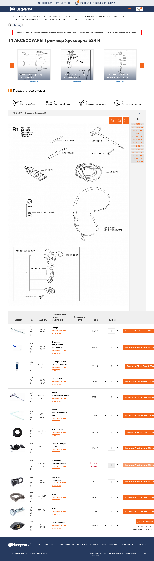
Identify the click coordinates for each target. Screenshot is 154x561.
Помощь (113, 545)
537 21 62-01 (137, 146)
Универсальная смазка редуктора (60, 363)
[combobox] (77, 113)
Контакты (66, 3)
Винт (54, 508)
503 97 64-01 (137, 130)
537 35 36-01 (137, 152)
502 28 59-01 (137, 124)
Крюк (54, 494)
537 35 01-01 (137, 155)
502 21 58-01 (137, 139)
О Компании (82, 545)
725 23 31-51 (137, 158)
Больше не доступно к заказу (60, 462)
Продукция (50, 545)
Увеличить (34, 81)
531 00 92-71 (137, 133)
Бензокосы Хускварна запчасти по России (105, 16)
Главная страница (18, 16)
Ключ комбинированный (60, 394)
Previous (12, 65)
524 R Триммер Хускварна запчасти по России (33, 19)
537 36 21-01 (137, 136)
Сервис (104, 545)
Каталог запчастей (37, 16)
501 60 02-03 (137, 127)
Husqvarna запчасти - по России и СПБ (66, 16)
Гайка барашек (58, 522)
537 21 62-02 (137, 149)
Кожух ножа (57, 429)
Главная (39, 545)
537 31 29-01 (137, 143)
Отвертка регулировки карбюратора (58, 345)
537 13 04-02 (137, 161)
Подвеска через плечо (59, 445)
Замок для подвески (56, 479)
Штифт (55, 327)
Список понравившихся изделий (97, 2)
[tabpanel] (34, 66)
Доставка (47, 3)
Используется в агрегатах (59, 332)
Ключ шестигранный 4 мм (59, 412)
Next (142, 65)
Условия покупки (127, 545)
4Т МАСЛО (57, 378)
